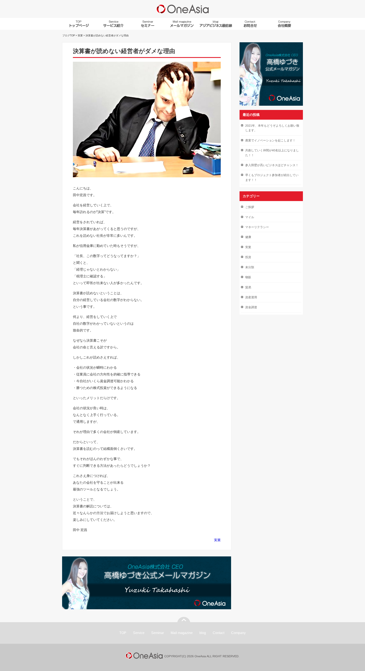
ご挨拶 (249, 207)
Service (138, 633)
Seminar (157, 633)
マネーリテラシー (257, 227)
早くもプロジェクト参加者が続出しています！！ (271, 177)
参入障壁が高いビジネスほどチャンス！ (271, 165)
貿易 (248, 287)
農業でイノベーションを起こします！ (270, 140)
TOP (122, 633)
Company (238, 633)
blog (202, 633)
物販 (248, 277)
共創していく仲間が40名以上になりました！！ (272, 153)
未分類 (249, 267)
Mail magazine (182, 633)
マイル (249, 217)
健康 (248, 237)
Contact (218, 633)
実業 (217, 540)
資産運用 (251, 297)
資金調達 (251, 307)
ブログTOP (68, 35)
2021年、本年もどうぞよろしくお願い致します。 (272, 128)
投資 (248, 257)
